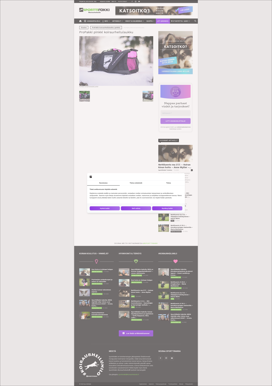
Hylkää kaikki (105, 208)
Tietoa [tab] (168, 183)
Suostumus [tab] (103, 183)
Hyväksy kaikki (167, 208)
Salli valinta (136, 208)
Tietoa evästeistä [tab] (136, 183)
